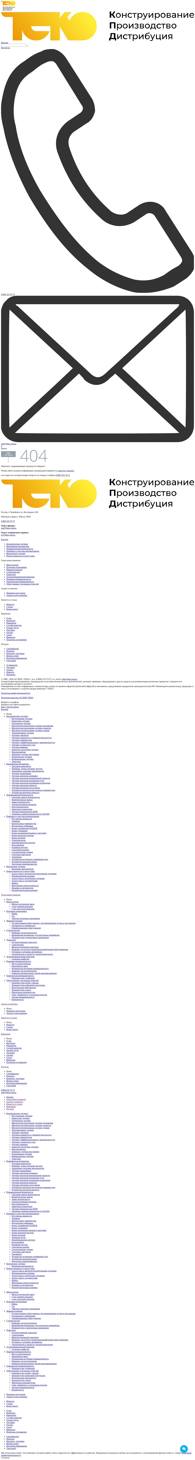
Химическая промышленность (20, 581)
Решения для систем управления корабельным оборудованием (40, 949)
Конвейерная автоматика (17, 546)
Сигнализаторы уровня (22, 852)
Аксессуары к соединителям (24, 881)
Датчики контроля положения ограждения (31, 783)
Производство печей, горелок (25, 983)
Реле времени (18, 845)
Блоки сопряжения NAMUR (24, 828)
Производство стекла (21, 990)
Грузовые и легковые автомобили (27, 952)
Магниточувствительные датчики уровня (30, 730)
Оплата (9, 632)
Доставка (10, 630)
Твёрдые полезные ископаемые (26, 918)
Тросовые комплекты (21, 766)
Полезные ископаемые (16, 567)
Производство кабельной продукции (28, 985)
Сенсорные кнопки (20, 850)
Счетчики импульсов (21, 854)
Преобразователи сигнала (23, 842)
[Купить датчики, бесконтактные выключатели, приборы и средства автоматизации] (97, 40)
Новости (10, 604)
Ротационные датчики (22, 757)
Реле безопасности (20, 807)
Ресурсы (5, 1067)
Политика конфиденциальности (15, 693)
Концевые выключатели (23, 869)
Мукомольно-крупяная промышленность (30, 968)
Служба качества (14, 625)
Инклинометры (19, 752)
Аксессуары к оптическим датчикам (28, 878)
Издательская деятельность (24, 987)
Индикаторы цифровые (22, 826)
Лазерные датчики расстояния (25, 754)
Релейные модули (20, 847)
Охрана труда (12, 628)
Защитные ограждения (22, 809)
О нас (9, 618)
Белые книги (12, 609)
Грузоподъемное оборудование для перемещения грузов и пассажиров (43, 923)
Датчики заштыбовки (21, 773)
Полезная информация (16, 658)
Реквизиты (11, 623)
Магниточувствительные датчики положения (32, 726)
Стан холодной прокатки (23, 909)
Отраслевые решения (10, 895)
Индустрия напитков (21, 964)
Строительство (13, 572)
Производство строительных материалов (30, 937)
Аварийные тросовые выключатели (28, 771)
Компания (5, 1034)
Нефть (14, 914)
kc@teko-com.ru (8, 535)
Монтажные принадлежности (25, 885)
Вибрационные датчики (23, 759)
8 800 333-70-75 (63, 475)
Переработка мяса (20, 966)
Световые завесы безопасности (26, 797)
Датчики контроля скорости (24, 785)
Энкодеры (16, 761)
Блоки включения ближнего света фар (29, 833)
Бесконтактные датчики (17, 544)
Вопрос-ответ (12, 656)
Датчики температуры (22, 740)
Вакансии (10, 637)
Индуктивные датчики (22, 718)
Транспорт (11, 574)
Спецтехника (18, 945)
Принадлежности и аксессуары (20, 556)
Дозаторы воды (19, 840)
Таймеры (16, 821)
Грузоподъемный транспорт (24, 942)
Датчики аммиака (20, 747)
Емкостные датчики (21, 721)
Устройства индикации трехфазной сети (30, 859)
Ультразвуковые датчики (23, 733)
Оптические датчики (21, 723)
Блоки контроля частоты (23, 835)
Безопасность (18, 999)
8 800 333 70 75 (8, 521)
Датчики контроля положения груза (28, 780)
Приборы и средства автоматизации (22, 551)
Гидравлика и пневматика (23, 925)
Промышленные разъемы (23, 876)
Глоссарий (11, 660)
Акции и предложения (16, 595)
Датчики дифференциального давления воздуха (33, 742)
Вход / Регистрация (10, 707)
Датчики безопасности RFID (25, 811)
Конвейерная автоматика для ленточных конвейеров (35, 935)
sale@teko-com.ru (8, 528)
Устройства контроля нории (24, 862)
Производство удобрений (23, 978)
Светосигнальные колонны (24, 804)
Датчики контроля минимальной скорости (31, 778)
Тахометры (17, 857)
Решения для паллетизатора (24, 933)
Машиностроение (14, 570)
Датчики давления (20, 735)
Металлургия (12, 565)
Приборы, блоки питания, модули (27, 769)
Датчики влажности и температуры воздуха (31, 738)
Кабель (15, 883)
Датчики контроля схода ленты (26, 788)
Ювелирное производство (23, 992)
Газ (13, 916)
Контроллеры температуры (24, 823)
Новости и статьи (9, 1018)
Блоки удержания (19, 831)
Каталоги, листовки (15, 653)
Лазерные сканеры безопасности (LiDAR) (31, 814)
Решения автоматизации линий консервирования (34, 973)
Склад (9, 635)
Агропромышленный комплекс (20, 577)
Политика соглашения (16, 640)
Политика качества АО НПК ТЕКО (17, 698)
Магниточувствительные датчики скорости (31, 728)
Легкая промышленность (23, 997)
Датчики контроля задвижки (25, 776)
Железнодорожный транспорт (25, 947)
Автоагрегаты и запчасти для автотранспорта (32, 954)
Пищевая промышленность (18, 579)
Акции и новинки (9, 1004)
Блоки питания (18, 838)
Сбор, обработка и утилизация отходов (29, 995)
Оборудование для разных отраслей (22, 584)
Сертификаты (12, 649)
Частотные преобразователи (24, 864)
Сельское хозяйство (20, 959)
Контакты (10, 620)
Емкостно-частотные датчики (25, 749)
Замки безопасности (21, 802)
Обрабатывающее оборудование (26, 928)
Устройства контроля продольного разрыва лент (33, 790)
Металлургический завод (23, 904)
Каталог (4, 42)
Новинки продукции (15, 593)
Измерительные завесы (22, 800)
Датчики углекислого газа (23, 745)
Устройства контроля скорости (25, 792)
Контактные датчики (15, 553)
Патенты (10, 651)
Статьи (9, 607)
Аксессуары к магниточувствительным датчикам (34, 874)
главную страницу (66, 471)
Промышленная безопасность (19, 549)
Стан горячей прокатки (22, 906)
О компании (12, 665)
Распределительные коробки (25, 890)
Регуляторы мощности (22, 819)
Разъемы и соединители (22, 888)
